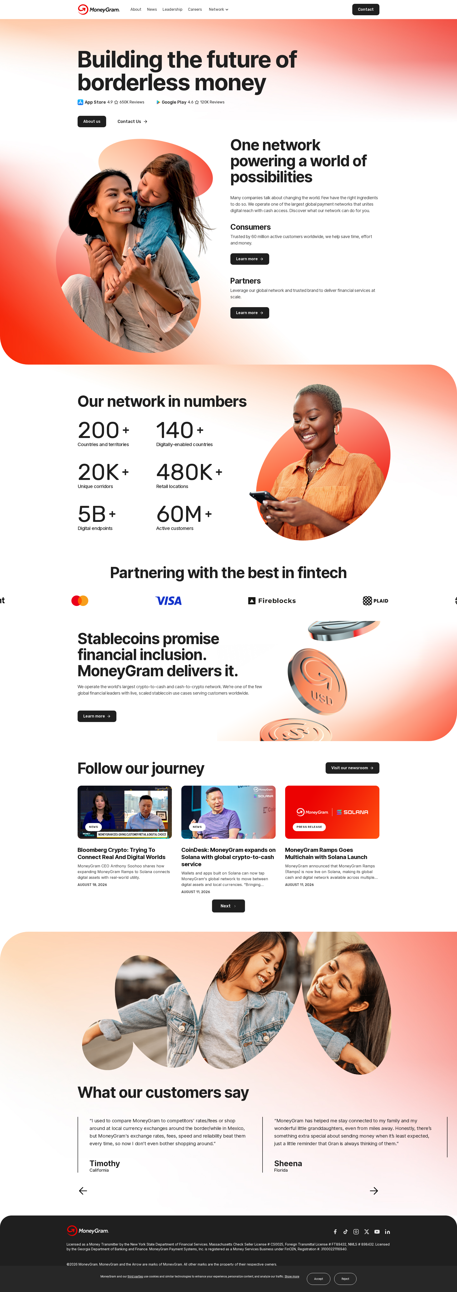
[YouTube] (377, 1232)
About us (91, 121)
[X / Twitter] (366, 1232)
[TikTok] (345, 1232)
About (135, 9)
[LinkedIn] (387, 1232)
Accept (318, 1279)
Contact (366, 9)
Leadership (172, 9)
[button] (83, 1190)
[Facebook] (335, 1232)
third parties (135, 1276)
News (152, 9)
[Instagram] (356, 1232)
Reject (345, 1279)
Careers (195, 9)
